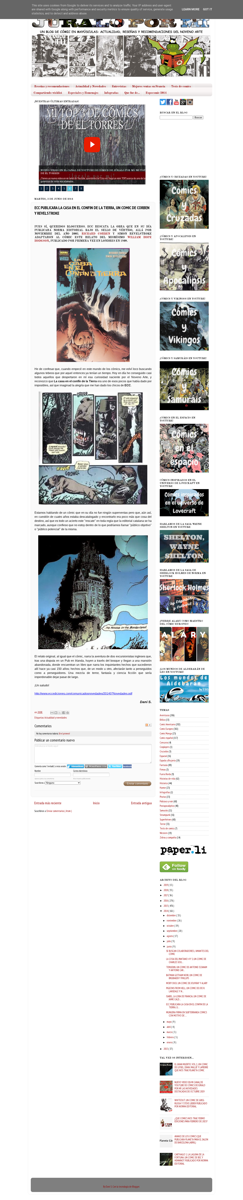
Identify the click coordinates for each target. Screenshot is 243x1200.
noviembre (172, 920)
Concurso (164, 742)
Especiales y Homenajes (83, 93)
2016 (166, 900)
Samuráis (164, 810)
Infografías (165, 792)
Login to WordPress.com (96, 766)
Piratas (163, 796)
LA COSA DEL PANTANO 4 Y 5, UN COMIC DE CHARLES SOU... (186, 960)
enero (170, 1042)
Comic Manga (166, 733)
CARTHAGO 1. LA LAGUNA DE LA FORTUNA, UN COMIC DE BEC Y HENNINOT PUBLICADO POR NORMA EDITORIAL (191, 1159)
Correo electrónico (80, 770)
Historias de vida (167, 778)
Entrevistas (119, 86)
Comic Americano (167, 724)
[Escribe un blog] (56, 712)
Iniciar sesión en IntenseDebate (75, 766)
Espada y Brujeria (168, 760)
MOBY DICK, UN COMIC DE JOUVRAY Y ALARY (186, 983)
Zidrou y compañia (168, 837)
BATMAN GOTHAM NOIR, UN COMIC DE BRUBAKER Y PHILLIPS (184, 976)
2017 (166, 895)
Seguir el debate (148, 725)
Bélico (162, 719)
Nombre (38, 770)
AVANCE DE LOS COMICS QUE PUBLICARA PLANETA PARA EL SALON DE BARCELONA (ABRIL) (191, 1139)
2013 (166, 1048)
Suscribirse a (40, 782)
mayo (169, 1021)
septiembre (172, 931)
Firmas (163, 769)
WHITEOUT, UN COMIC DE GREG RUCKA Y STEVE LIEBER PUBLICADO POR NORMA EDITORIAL (191, 1103)
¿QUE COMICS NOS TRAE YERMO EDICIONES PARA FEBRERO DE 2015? (191, 1120)
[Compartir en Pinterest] (67, 712)
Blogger (135, 1186)
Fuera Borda (165, 774)
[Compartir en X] (60, 712)
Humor (163, 787)
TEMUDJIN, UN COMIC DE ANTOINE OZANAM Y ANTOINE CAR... (186, 968)
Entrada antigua (141, 803)
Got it (207, 9)
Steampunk (165, 815)
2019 (166, 885)
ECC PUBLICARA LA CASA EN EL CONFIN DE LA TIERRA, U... (187, 1006)
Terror (162, 824)
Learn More (190, 9)
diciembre (171, 915)
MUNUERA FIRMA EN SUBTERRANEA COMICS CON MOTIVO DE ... (186, 1014)
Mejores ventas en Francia (148, 86)
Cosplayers (164, 747)
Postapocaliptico (167, 805)
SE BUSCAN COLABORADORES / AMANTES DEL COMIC (187, 952)
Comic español (166, 738)
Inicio (96, 803)
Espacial (163, 756)
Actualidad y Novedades (90, 86)
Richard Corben (96, 233)
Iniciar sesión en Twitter (115, 766)
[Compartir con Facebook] (63, 712)
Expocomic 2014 (156, 93)
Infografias (111, 93)
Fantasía (164, 765)
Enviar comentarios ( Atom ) (59, 811)
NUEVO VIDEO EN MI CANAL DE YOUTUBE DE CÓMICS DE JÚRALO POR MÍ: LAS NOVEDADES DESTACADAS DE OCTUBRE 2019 (190, 1086)
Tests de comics (181, 86)
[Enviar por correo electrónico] (52, 712)
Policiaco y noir (166, 801)
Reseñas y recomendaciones (51, 86)
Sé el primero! (64, 733)
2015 (166, 905)
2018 (166, 890)
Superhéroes (165, 819)
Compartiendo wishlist (48, 93)
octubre (170, 925)
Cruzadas (164, 751)
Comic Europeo (166, 728)
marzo (170, 1032)
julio (169, 941)
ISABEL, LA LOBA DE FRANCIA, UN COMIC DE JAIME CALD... (186, 998)
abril (169, 1027)
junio (169, 946)
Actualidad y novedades (55, 717)
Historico (164, 783)
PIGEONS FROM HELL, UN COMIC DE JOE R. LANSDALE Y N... (185, 989)
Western (164, 833)
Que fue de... (132, 93)
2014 (166, 911)
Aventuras (164, 715)
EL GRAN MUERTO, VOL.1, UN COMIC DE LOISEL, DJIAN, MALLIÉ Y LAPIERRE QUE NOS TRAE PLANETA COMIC (191, 1067)
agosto (170, 936)
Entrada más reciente (47, 803)
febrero (170, 1037)
